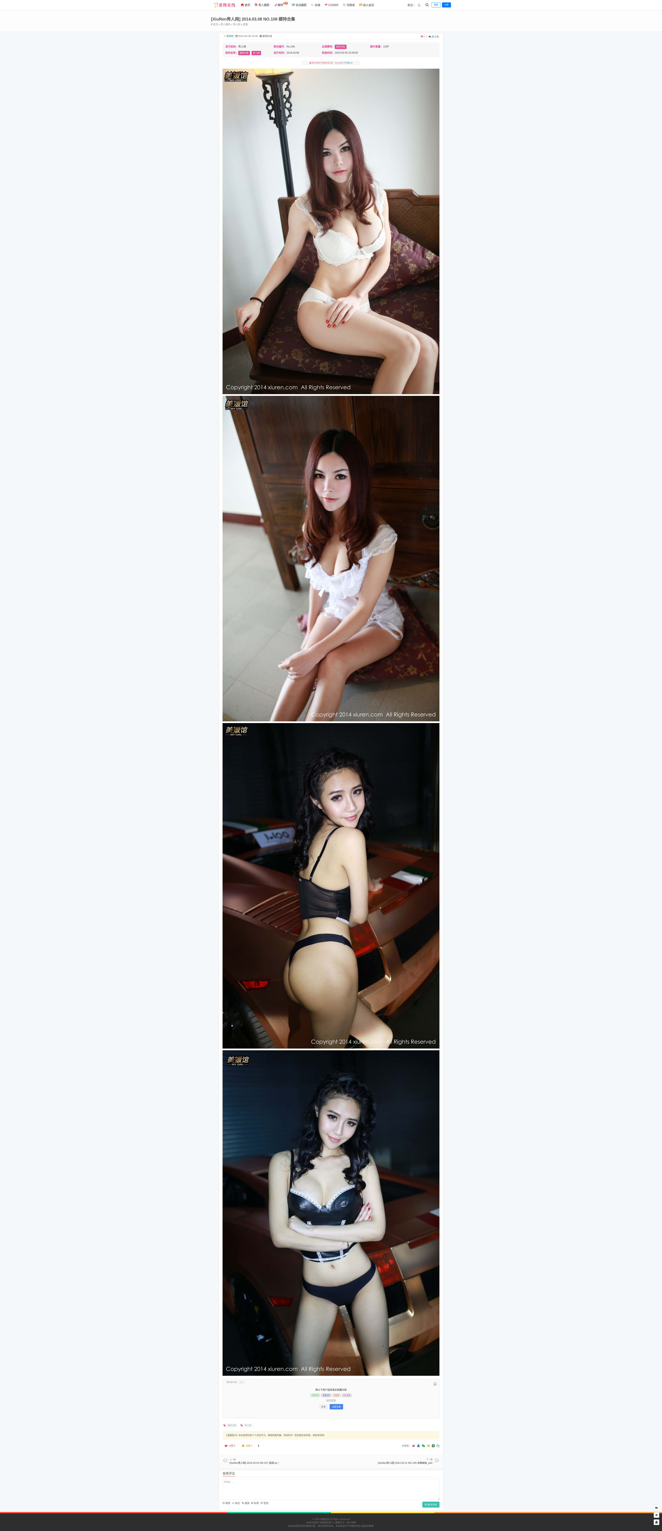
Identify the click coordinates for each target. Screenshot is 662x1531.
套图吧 (230, 36)
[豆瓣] (433, 1445)
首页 (247, 5)
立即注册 (336, 1406)
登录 (323, 1406)
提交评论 (432, 1504)
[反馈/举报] (258, 1446)
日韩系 (350, 5)
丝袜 (317, 5)
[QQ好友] (418, 1446)
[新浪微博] (413, 1446)
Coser (333, 5)
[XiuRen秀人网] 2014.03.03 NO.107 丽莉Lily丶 (254, 1462)
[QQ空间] (428, 1445)
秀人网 (236, 24)
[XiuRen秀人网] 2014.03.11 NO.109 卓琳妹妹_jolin (405, 1462)
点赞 (232, 1445)
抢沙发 (435, 36)
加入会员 (368, 5)
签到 (265, 1503)
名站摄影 (301, 5)
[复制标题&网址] (438, 1446)
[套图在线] (223, 9)
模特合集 (340, 46)
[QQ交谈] (656, 1522)
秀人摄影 (263, 5)
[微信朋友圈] (424, 1446)
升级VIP (349, 63)
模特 (282, 4)
